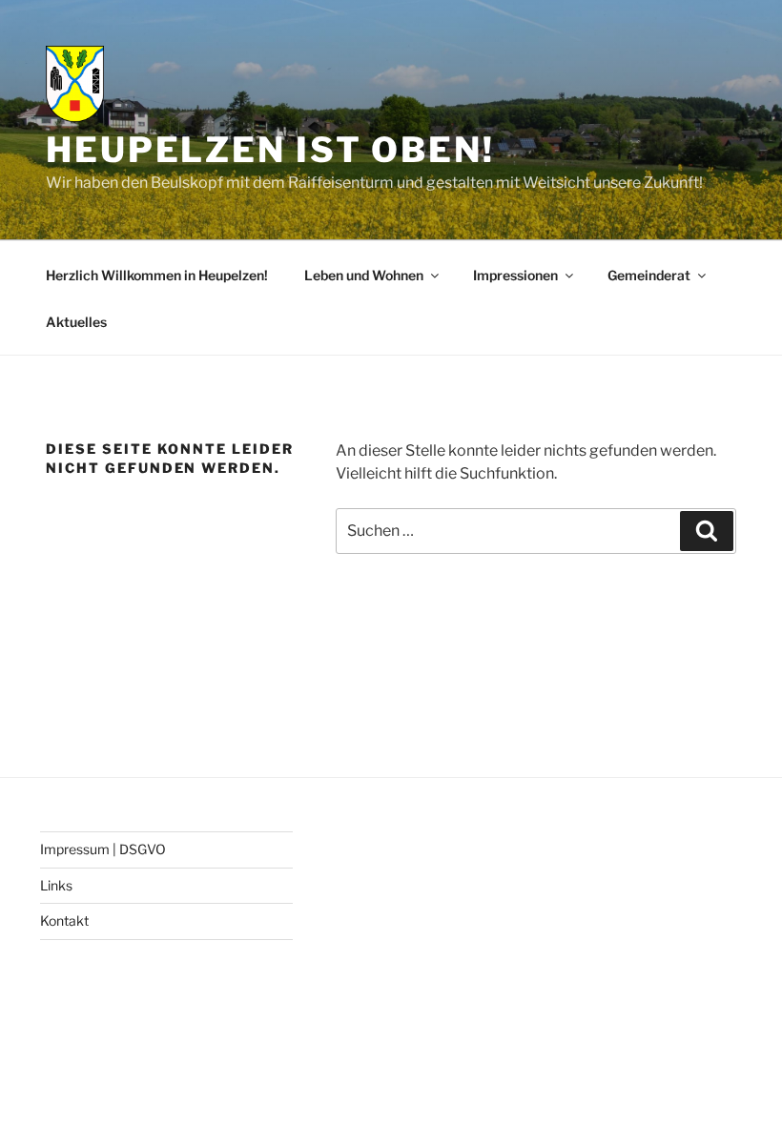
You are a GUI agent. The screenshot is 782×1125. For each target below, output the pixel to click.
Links (56, 885)
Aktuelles (76, 322)
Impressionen (515, 275)
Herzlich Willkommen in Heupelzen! (157, 275)
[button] (42, 1083)
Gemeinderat (648, 275)
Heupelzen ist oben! (270, 150)
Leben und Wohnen (363, 275)
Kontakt (64, 920)
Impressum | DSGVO (103, 849)
